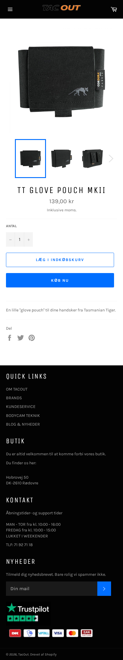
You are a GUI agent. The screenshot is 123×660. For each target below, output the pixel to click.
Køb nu (60, 280)
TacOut (23, 654)
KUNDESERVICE (21, 406)
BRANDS (14, 397)
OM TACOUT (16, 389)
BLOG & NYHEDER (23, 424)
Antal (11, 226)
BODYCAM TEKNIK (23, 415)
